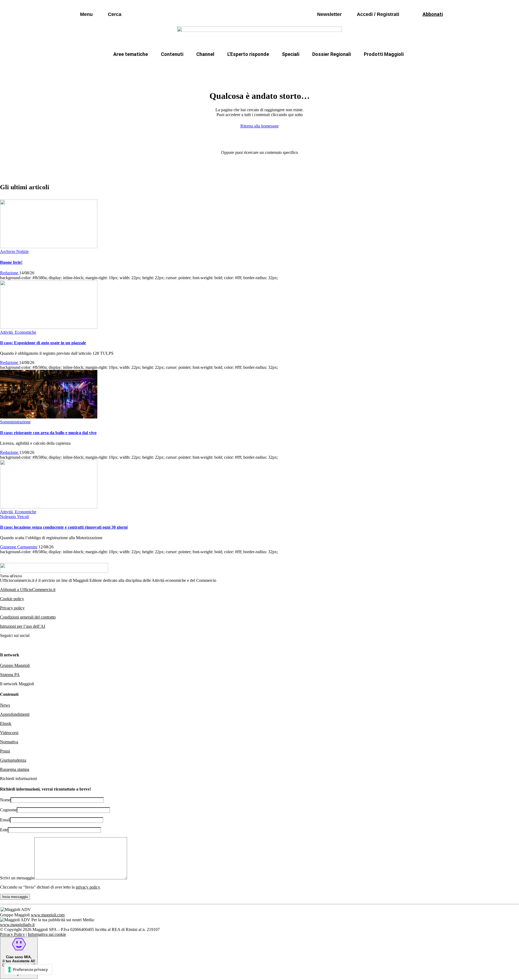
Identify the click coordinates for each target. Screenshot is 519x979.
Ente (4, 830)
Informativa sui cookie (47, 934)
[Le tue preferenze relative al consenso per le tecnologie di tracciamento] (28, 969)
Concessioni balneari (296, 67)
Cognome (8, 810)
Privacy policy (12, 608)
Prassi (5, 751)
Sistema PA (10, 674)
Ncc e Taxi (339, 67)
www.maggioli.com (48, 915)
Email (5, 820)
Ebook (5, 723)
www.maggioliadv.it (17, 924)
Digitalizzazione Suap (242, 67)
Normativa (9, 742)
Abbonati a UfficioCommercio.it (27, 589)
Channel (205, 54)
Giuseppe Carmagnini (18, 547)
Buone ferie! (11, 262)
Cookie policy (12, 598)
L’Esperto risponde (248, 54)
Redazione (9, 273)
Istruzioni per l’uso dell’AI (22, 626)
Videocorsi (9, 732)
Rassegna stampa (14, 769)
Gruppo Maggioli (15, 665)
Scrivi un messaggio (17, 878)
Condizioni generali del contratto (28, 617)
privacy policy (88, 887)
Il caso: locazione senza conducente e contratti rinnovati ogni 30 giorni (64, 527)
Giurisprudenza (13, 760)
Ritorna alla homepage (259, 126)
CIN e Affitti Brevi (380, 67)
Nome (5, 800)
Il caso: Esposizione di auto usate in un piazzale (43, 342)
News (5, 705)
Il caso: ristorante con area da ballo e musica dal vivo (48, 432)
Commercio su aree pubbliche (180, 67)
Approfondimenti (14, 714)
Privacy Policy (12, 934)
